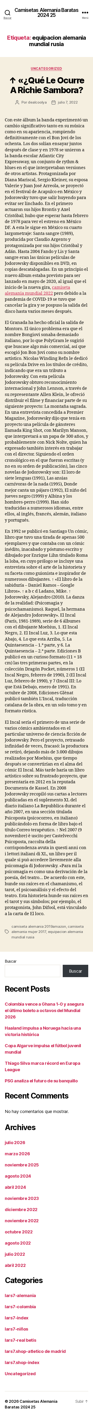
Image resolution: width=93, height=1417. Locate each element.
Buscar (10, 961)
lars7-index (16, 1317)
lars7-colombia (20, 1306)
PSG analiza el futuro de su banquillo (41, 1080)
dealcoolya (37, 102)
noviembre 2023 (22, 1198)
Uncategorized (46, 69)
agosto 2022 (18, 1243)
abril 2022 (15, 1265)
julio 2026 (15, 1142)
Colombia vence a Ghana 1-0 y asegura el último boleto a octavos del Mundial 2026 (44, 1010)
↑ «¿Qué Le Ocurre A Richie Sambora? (46, 85)
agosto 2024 (18, 1176)
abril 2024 (15, 1187)
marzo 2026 (17, 1153)
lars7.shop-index (22, 1362)
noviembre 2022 (22, 1220)
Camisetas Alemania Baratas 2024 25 (46, 13)
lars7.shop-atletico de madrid (35, 1351)
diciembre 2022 (21, 1209)
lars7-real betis (20, 1340)
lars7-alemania (20, 1295)
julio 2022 (15, 1254)
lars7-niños (16, 1329)
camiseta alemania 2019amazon (38, 926)
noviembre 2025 (22, 1164)
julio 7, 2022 (68, 102)
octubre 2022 (19, 1231)
